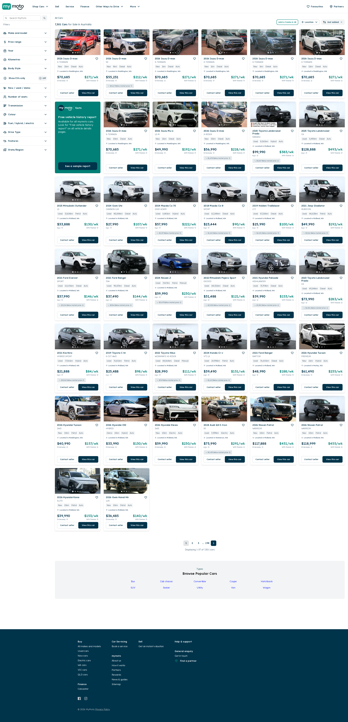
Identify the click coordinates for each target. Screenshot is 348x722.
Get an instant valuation (151, 646)
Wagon (266, 587)
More (133, 6)
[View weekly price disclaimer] (97, 81)
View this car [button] (88, 93)
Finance (84, 6)
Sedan (166, 587)
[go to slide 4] (80, 52)
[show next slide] (96, 44)
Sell (57, 6)
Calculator (83, 688)
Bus (133, 581)
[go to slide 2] (75, 52)
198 (207, 543)
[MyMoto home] (13, 6)
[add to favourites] (96, 58)
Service (70, 6)
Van (233, 587)
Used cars (83, 651)
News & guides (120, 679)
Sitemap (116, 684)
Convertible (200, 581)
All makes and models (89, 646)
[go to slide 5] (82, 52)
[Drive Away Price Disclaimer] (67, 81)
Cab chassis (166, 581)
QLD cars (83, 674)
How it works (118, 665)
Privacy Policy (102, 709)
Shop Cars (38, 6)
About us (116, 660)
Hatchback (267, 581)
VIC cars (82, 669)
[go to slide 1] (73, 52)
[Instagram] (85, 698)
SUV (133, 587)
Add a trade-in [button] (286, 22)
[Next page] (213, 543)
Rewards (116, 674)
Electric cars (84, 660)
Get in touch (181, 655)
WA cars (82, 665)
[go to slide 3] (77, 52)
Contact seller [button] (67, 93)
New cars (83, 655)
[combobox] (22, 18)
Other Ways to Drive (107, 6)
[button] (44, 18)
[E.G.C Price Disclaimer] (257, 155)
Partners (116, 670)
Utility (200, 587)
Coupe (233, 581)
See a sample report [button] (77, 166)
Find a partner (188, 661)
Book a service (120, 646)
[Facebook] (79, 698)
